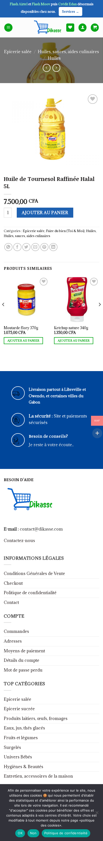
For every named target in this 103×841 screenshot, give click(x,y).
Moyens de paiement (24, 651)
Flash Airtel (19, 4)
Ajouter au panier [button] (24, 340)
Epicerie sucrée (19, 708)
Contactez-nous (19, 540)
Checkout (13, 583)
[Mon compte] (82, 27)
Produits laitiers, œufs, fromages (36, 718)
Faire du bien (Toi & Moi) (65, 231)
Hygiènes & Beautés (23, 766)
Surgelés (12, 747)
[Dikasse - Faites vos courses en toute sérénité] (47, 27)
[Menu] (8, 27)
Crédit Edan (68, 4)
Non (33, 833)
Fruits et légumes (21, 737)
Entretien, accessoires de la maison (38, 776)
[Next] (99, 314)
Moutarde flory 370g (21, 328)
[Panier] (95, 27)
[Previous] (3, 314)
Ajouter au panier (45, 212)
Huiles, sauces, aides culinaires (68, 51)
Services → (70, 11)
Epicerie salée (18, 51)
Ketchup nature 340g (71, 328)
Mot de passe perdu (23, 670)
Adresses (13, 641)
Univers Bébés (18, 757)
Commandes (16, 631)
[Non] (96, 814)
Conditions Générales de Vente (34, 573)
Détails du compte (21, 660)
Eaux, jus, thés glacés (24, 728)
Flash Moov (41, 4)
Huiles (54, 58)
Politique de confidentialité (30, 592)
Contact (11, 602)
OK (20, 833)
